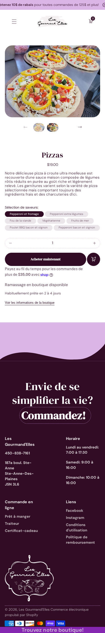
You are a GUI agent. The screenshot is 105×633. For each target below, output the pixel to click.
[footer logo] (29, 578)
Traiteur (12, 523)
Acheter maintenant (46, 259)
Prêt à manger (17, 516)
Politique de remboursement (80, 540)
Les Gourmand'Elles (35, 609)
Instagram (75, 517)
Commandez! (53, 415)
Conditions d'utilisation (76, 527)
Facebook (74, 510)
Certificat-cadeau (21, 530)
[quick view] (93, 259)
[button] (14, 21)
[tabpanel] (40, 127)
